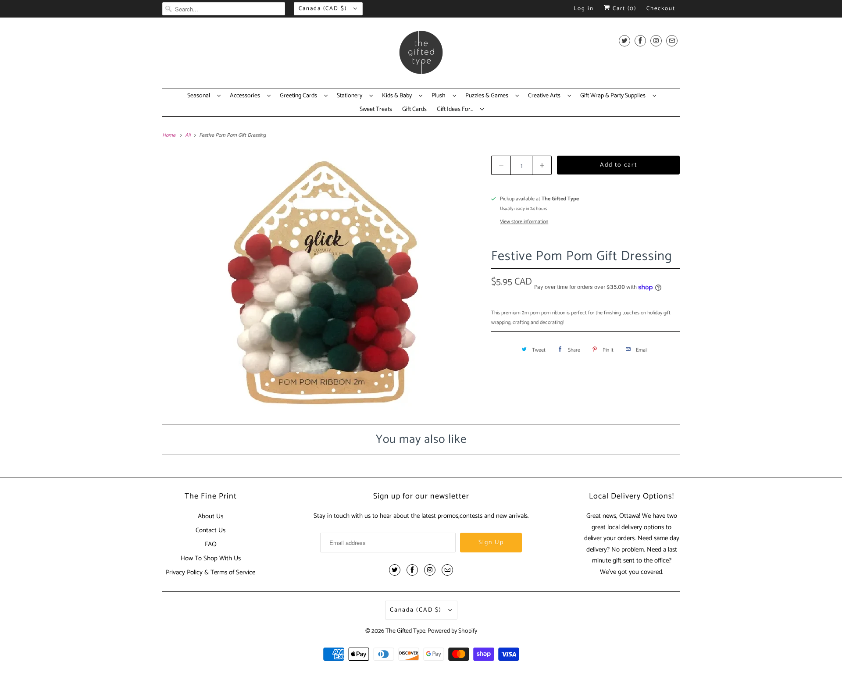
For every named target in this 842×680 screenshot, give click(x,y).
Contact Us (210, 530)
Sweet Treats (376, 109)
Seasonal (200, 96)
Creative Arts (545, 96)
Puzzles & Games (488, 96)
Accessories (246, 96)
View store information (524, 222)
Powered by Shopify (452, 631)
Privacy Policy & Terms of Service (210, 572)
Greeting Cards (300, 96)
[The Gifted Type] (421, 55)
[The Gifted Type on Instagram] (656, 40)
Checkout (660, 8)
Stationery (351, 96)
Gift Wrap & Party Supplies (614, 96)
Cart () (623, 8)
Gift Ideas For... (456, 109)
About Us (210, 516)
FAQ (211, 544)
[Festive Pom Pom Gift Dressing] (322, 281)
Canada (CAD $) (324, 8)
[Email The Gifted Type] (672, 40)
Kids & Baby (398, 96)
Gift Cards (414, 109)
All (188, 135)
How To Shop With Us (211, 558)
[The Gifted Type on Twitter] (624, 40)
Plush (440, 96)
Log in (584, 8)
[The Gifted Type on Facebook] (640, 40)
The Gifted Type (405, 631)
